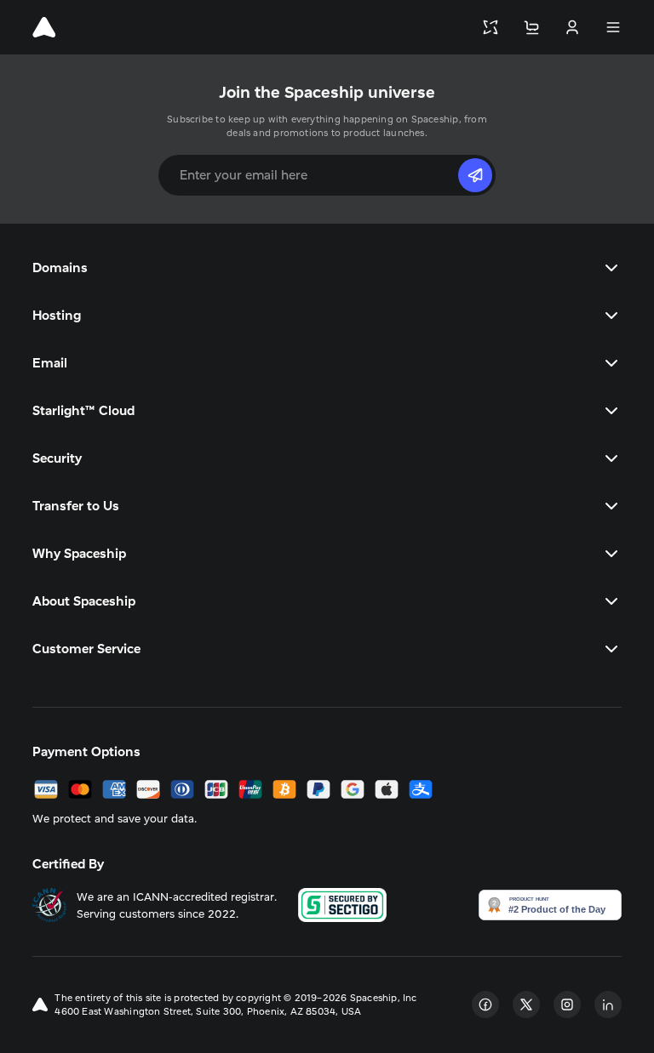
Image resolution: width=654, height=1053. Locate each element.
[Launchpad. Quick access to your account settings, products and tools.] (490, 27)
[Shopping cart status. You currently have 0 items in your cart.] (531, 27)
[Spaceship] (43, 27)
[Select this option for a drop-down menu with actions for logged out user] (572, 27)
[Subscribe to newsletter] (475, 175)
